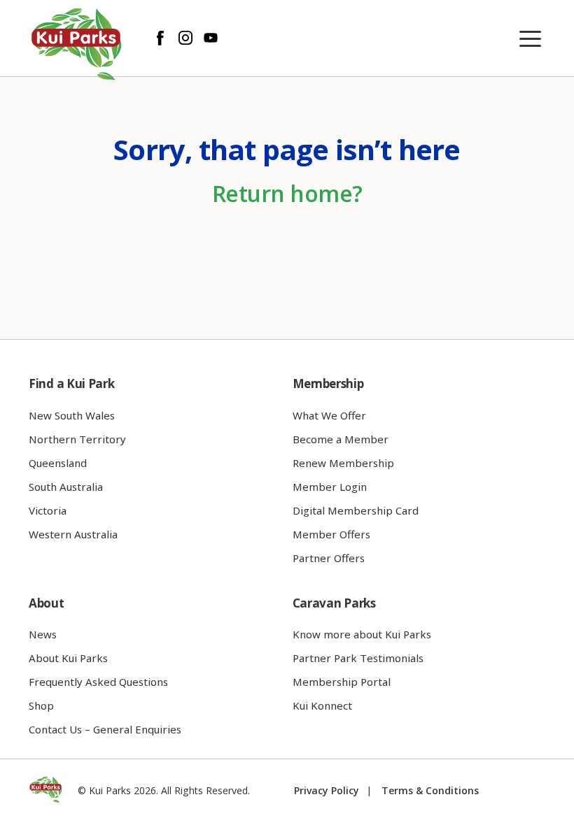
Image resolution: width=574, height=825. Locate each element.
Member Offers (331, 534)
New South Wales (72, 415)
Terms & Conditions (430, 790)
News (43, 634)
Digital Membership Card (356, 510)
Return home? (287, 193)
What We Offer (329, 415)
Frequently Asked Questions (98, 682)
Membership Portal (342, 682)
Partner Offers (329, 558)
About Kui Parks (68, 658)
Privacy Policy (326, 790)
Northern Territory (77, 439)
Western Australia (73, 534)
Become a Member (340, 439)
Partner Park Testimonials (358, 658)
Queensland (58, 463)
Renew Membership (343, 463)
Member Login (330, 487)
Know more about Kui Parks (362, 634)
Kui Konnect (322, 705)
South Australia (66, 487)
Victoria (47, 510)
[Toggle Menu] (533, 39)
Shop (41, 705)
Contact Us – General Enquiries (105, 729)
